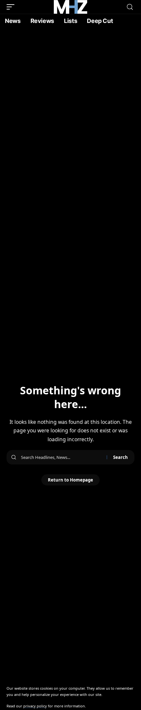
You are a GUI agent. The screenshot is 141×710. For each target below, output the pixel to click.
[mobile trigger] (12, 7)
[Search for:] (61, 457)
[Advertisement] (70, 101)
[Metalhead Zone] (70, 7)
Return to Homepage (70, 480)
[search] (129, 7)
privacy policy (35, 705)
